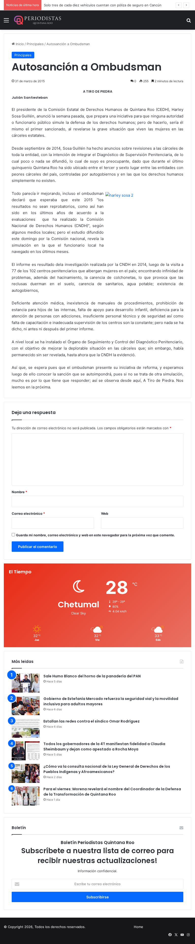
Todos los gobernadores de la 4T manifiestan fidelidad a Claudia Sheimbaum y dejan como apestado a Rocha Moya (104, 746)
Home (138, 927)
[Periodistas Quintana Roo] (37, 20)
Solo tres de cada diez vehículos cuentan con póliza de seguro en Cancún (102, 5)
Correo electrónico (28, 513)
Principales (35, 44)
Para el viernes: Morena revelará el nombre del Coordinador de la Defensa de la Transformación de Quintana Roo (112, 791)
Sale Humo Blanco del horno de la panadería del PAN (92, 676)
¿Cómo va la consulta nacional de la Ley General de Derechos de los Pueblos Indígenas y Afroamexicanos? (106, 769)
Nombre (19, 492)
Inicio (19, 44)
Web (104, 513)
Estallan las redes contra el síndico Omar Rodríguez (91, 721)
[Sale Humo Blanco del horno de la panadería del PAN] (26, 683)
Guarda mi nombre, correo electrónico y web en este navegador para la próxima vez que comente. (95, 535)
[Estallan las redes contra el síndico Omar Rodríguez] (26, 728)
